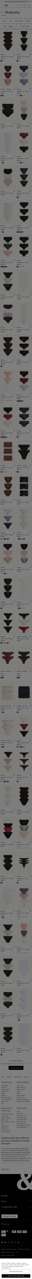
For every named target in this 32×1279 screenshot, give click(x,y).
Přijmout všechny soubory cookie (16, 1276)
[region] (16, 1268)
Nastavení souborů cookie (16, 1271)
